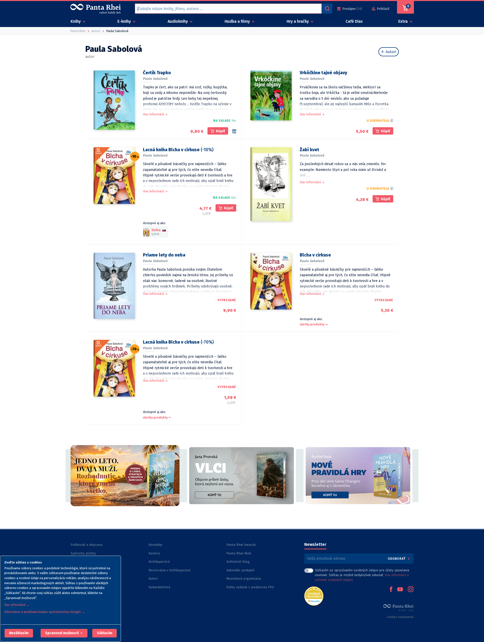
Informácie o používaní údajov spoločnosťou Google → (44, 612)
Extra (403, 21)
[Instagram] (410, 589)
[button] (19, 633)
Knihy (76, 21)
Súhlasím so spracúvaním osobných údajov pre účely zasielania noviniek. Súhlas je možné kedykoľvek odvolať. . (362, 575)
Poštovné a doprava (86, 545)
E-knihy (124, 21)
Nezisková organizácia (243, 578)
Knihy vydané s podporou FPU (250, 587)
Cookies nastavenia (399, 617)
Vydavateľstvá (159, 587)
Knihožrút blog (238, 561)
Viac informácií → (16, 605)
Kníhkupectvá (159, 561)
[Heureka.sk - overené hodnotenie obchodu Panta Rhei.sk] (313, 595)
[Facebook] (391, 589)
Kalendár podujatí (240, 570)
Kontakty (155, 545)
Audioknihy (178, 21)
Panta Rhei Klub (238, 553)
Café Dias (354, 21)
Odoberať (397, 558)
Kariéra (154, 553)
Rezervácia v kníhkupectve (169, 570)
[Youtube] (400, 589)
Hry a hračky (298, 21)
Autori (390, 51)
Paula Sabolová (155, 78)
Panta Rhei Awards (241, 545)
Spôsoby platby (83, 553)
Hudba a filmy (238, 21)
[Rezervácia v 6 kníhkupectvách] (234, 131)
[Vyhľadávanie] (327, 9)
